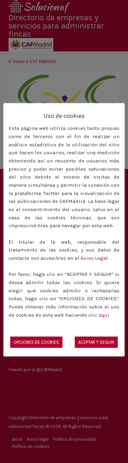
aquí (104, 315)
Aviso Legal (94, 258)
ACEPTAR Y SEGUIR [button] (96, 342)
